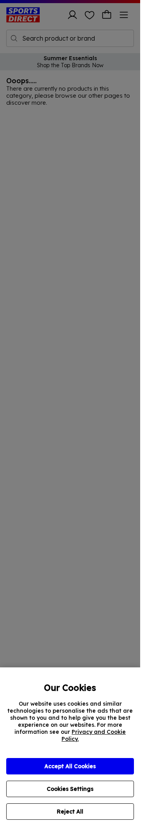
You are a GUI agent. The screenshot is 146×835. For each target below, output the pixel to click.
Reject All (70, 811)
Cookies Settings (70, 788)
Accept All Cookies (70, 766)
